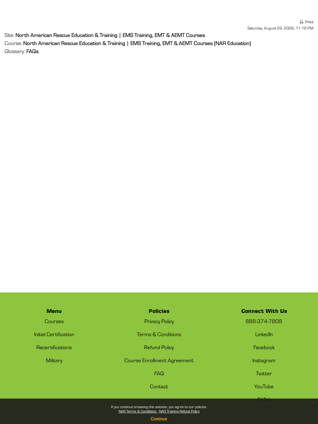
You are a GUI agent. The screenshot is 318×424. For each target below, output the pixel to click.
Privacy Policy (159, 321)
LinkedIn (264, 334)
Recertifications (54, 347)
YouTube (264, 386)
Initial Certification (54, 334)
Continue (159, 419)
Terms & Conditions (159, 334)
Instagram (263, 360)
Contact (159, 386)
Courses (54, 321)
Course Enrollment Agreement (159, 360)
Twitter (264, 373)
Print (309, 22)
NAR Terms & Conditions (138, 410)
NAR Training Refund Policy (179, 410)
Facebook (264, 347)
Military (54, 360)
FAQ (159, 373)
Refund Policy (159, 347)
